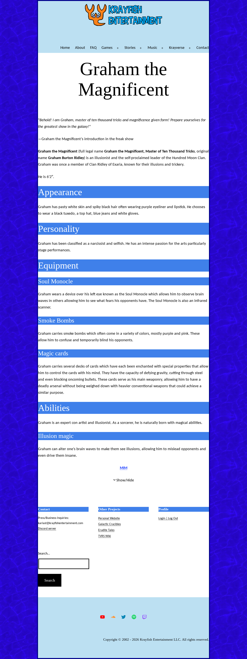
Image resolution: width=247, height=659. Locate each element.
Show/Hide (125, 480)
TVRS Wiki (104, 536)
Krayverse (176, 48)
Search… (44, 554)
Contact (202, 48)
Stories (129, 48)
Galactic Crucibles (109, 524)
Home (65, 48)
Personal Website (109, 518)
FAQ (93, 48)
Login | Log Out (168, 518)
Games (107, 48)
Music (152, 48)
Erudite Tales (106, 530)
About (80, 48)
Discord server (47, 528)
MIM (123, 468)
